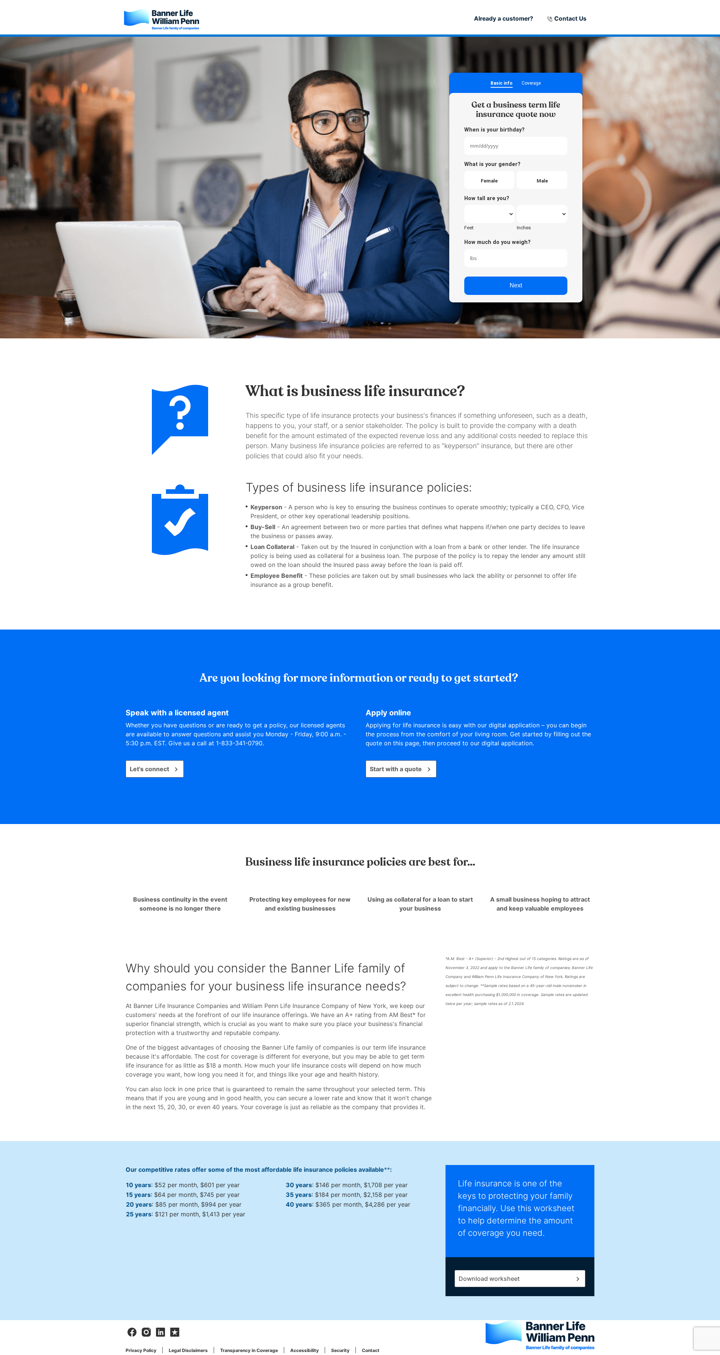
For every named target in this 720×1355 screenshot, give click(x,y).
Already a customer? (503, 18)
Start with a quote (396, 769)
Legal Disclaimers (188, 1350)
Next (516, 285)
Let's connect (149, 769)
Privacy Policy (141, 1350)
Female (489, 181)
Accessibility (304, 1350)
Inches (524, 227)
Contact (371, 1350)
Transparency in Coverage (249, 1350)
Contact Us (569, 18)
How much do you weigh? (497, 242)
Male (542, 181)
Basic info (501, 83)
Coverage (531, 83)
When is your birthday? (494, 130)
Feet (469, 227)
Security (340, 1350)
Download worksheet (489, 1278)
